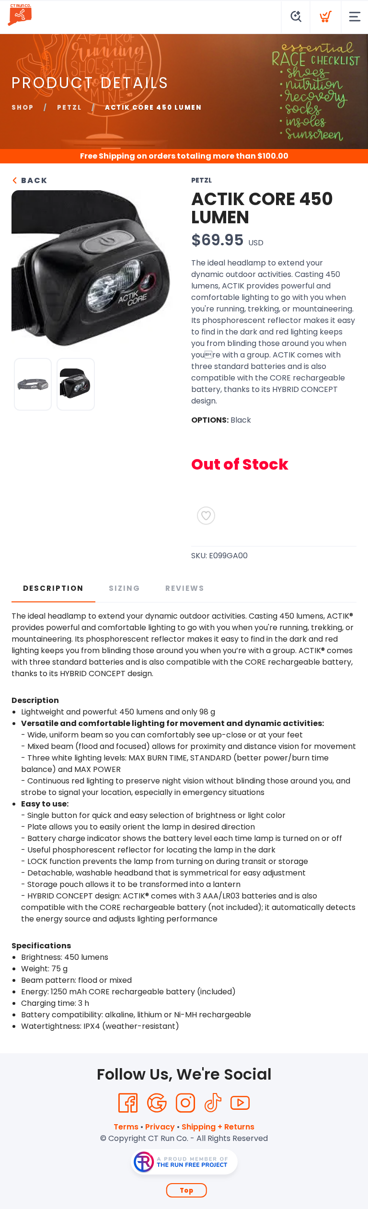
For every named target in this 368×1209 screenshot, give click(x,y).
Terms (126, 1126)
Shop (23, 107)
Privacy (160, 1126)
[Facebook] (128, 1103)
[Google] (156, 1103)
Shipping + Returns (218, 1126)
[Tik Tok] (213, 1103)
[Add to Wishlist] (206, 516)
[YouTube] (240, 1103)
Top (187, 1190)
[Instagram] (185, 1103)
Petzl (69, 107)
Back (33, 180)
